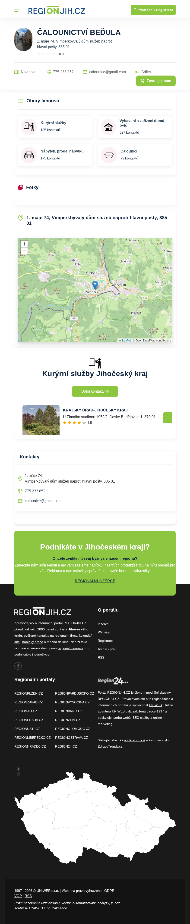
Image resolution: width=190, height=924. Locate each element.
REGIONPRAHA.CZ (28, 720)
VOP (18, 896)
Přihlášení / (146, 10)
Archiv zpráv (107, 649)
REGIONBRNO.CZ (68, 711)
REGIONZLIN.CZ (67, 720)
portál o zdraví (134, 740)
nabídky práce (32, 642)
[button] (95, 285)
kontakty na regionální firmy (57, 635)
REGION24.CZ (66, 746)
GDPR (109, 891)
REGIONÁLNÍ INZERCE (95, 581)
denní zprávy (55, 629)
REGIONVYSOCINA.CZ (72, 702)
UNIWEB (155, 705)
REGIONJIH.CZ (25, 711)
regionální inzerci (70, 648)
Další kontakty (93, 391)
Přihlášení (105, 632)
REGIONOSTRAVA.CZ (71, 737)
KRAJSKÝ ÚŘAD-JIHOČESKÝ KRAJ (95, 410)
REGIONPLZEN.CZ (28, 693)
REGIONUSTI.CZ (27, 729)
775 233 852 (35, 491)
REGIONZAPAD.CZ (28, 702)
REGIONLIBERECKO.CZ (32, 737)
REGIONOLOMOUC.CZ (72, 729)
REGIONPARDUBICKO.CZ (74, 693)
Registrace (164, 10)
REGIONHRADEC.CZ (30, 746)
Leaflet (126, 340)
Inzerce (103, 624)
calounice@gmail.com (43, 501)
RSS (101, 657)
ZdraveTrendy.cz (110, 746)
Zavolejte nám (159, 81)
